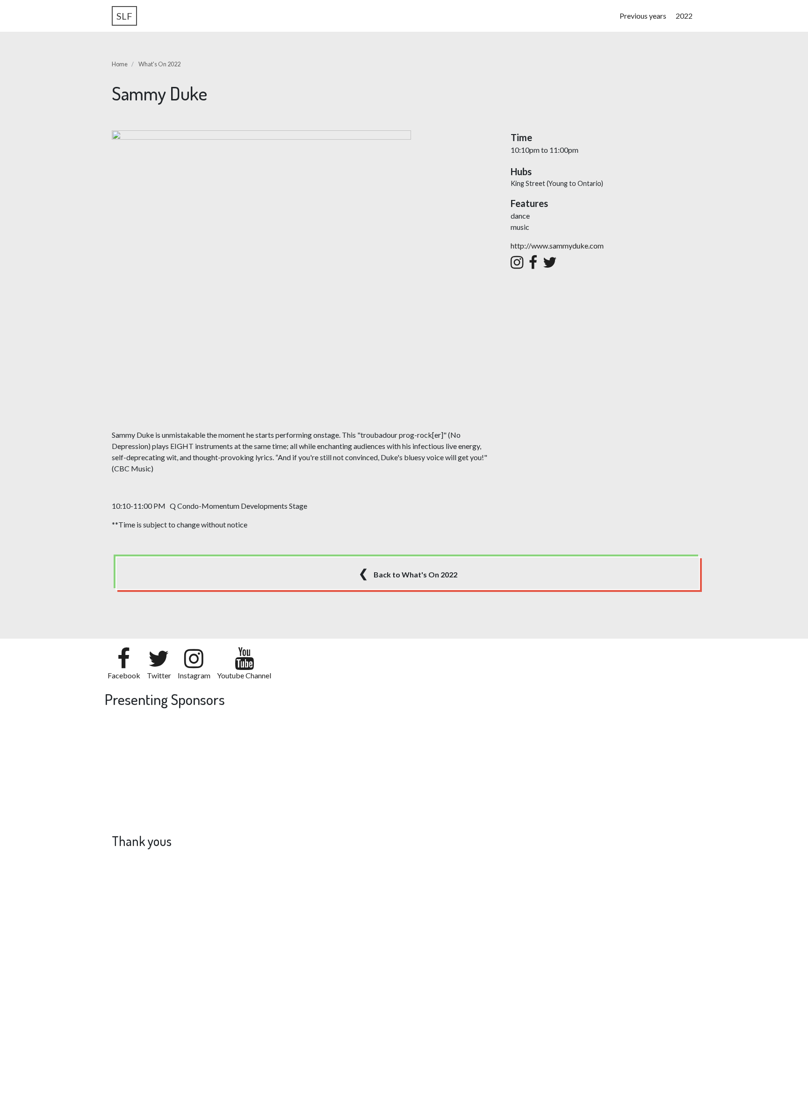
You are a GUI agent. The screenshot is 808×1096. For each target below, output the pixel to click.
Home (120, 64)
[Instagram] (517, 262)
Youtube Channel (244, 675)
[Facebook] (533, 262)
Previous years (643, 15)
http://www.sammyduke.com (557, 245)
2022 (684, 15)
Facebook (124, 675)
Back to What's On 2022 (408, 573)
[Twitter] (550, 262)
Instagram (194, 675)
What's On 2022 (159, 64)
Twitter (159, 675)
